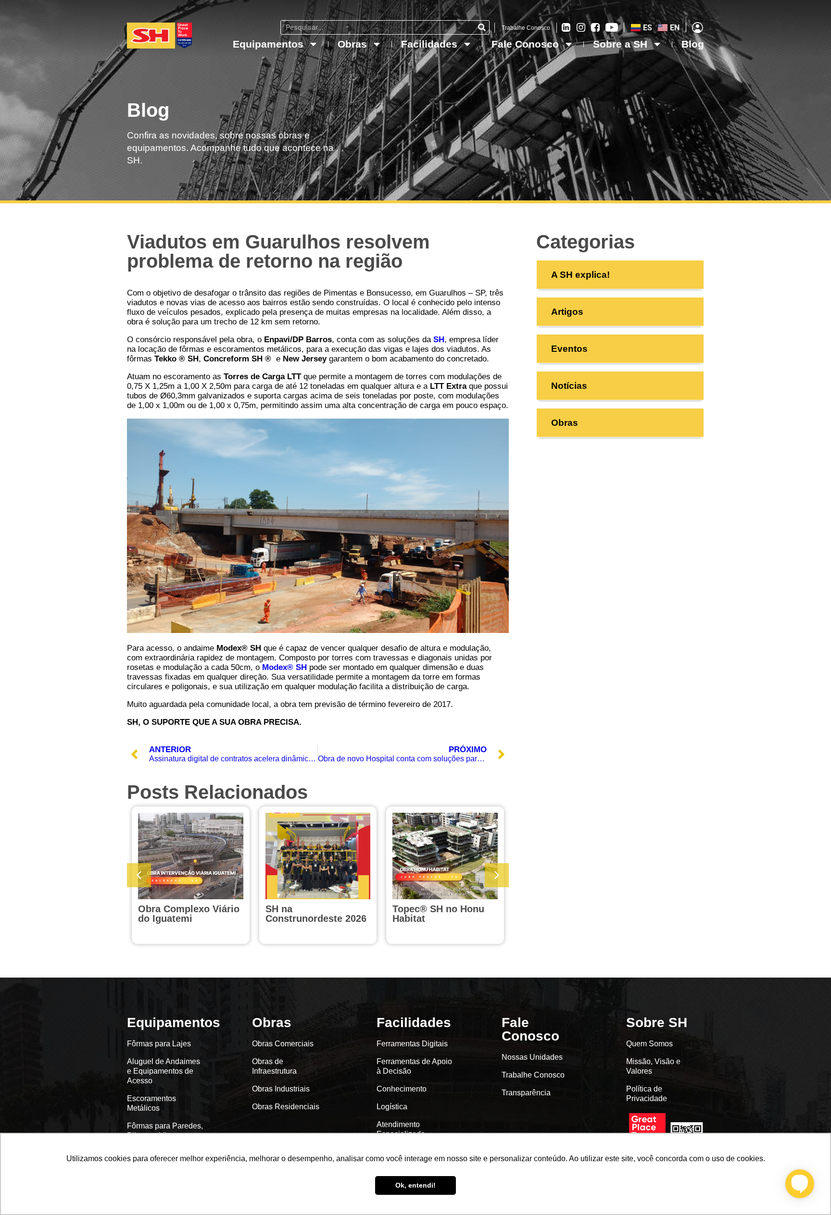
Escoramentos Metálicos (151, 1103)
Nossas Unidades (532, 1057)
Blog (692, 44)
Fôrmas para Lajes (159, 1044)
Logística (392, 1107)
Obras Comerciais (283, 1044)
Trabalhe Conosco (526, 28)
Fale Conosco (525, 44)
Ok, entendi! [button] (415, 1185)
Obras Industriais (281, 1089)
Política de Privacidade (646, 1094)
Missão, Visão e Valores (653, 1066)
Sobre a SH (620, 44)
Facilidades (429, 44)
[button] (497, 875)
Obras (352, 44)
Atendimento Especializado (401, 1129)
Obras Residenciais (285, 1107)
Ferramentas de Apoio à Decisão (414, 1066)
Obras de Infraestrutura (274, 1066)
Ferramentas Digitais (412, 1044)
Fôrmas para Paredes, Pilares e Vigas (165, 1131)
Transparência (527, 1093)
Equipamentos (268, 44)
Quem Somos (649, 1044)
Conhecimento (402, 1089)
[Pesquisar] (482, 27)
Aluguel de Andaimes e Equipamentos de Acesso (163, 1071)
